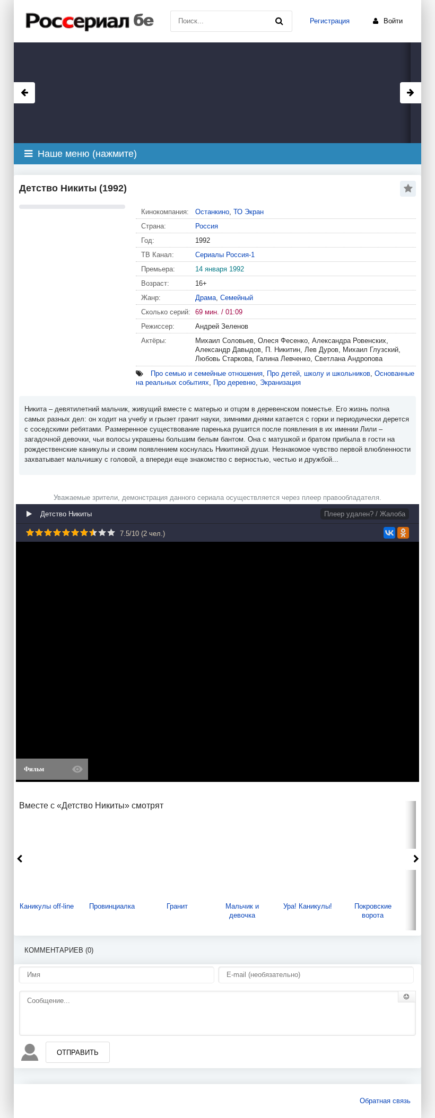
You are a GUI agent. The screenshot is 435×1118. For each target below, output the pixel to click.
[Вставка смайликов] (407, 996)
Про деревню (234, 382)
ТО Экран (248, 212)
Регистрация (330, 21)
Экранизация (280, 382)
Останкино (212, 212)
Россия (206, 226)
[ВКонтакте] (389, 533)
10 (111, 532)
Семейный (236, 298)
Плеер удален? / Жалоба (364, 514)
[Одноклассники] (403, 533)
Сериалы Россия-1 (225, 255)
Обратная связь (385, 1101)
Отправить (78, 1053)
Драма (205, 298)
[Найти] (279, 21)
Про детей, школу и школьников (318, 373)
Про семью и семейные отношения (207, 373)
